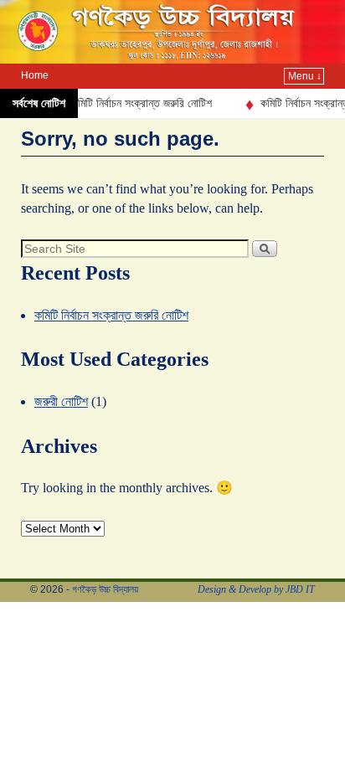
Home (35, 75)
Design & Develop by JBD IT (256, 589)
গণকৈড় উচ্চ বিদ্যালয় (105, 589)
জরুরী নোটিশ (61, 401)
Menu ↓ (305, 76)
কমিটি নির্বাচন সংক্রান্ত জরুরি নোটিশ (137, 103)
